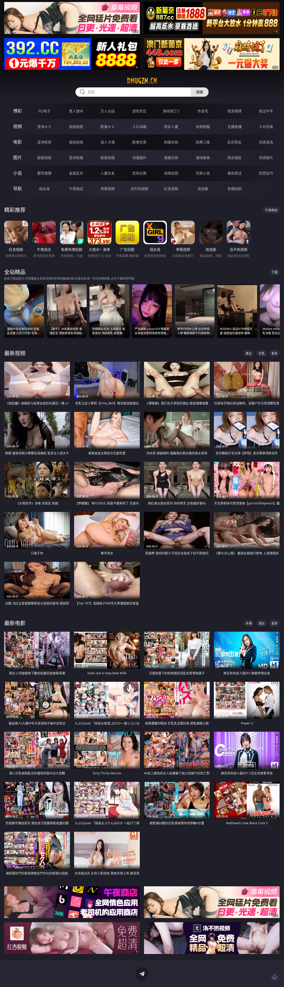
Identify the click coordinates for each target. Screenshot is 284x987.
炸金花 (202, 111)
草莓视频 (108, 188)
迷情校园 (171, 173)
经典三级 (203, 142)
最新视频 (15, 353)
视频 (17, 127)
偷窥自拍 (44, 157)
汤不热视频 (139, 188)
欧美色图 (108, 157)
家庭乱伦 (76, 173)
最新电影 (15, 623)
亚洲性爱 (44, 142)
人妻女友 (108, 173)
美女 (249, 353)
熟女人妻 (171, 126)
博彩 (17, 111)
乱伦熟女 (234, 142)
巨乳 (261, 353)
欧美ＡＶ (108, 126)
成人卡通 (108, 142)
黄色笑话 (234, 173)
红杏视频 (171, 188)
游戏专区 (139, 111)
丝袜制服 (203, 126)
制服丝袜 (171, 142)
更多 (274, 353)
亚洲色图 (76, 157)
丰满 (249, 623)
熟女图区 (234, 157)
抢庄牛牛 (266, 111)
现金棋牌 (234, 111)
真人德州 (76, 111)
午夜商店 (76, 188)
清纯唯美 (203, 157)
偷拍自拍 (76, 142)
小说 (17, 173)
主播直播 (234, 126)
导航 (17, 189)
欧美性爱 (139, 142)
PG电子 (44, 111)
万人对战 (108, 111)
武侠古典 (139, 173)
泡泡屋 (202, 188)
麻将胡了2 (171, 111)
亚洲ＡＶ (44, 126)
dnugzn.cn (142, 80)
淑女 (261, 623)
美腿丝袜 (171, 157)
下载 (274, 272)
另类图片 (266, 157)
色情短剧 (234, 188)
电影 (17, 142)
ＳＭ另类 (266, 126)
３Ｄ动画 (139, 126)
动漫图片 (139, 157)
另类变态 (266, 142)
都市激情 (44, 173)
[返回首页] (274, 977)
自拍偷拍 (76, 126)
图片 (17, 158)
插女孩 (44, 188)
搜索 (199, 92)
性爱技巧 (266, 173)
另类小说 (203, 173)
